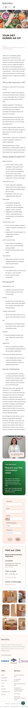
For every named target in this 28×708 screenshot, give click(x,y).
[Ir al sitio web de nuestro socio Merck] (5, 661)
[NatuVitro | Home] (5, 640)
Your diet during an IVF (7, 49)
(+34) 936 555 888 (10, 577)
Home (3, 46)
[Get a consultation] (9, 7)
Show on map (8, 567)
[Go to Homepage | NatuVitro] (7, 4)
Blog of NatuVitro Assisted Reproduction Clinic (13, 47)
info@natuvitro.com (10, 585)
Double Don (6, 706)
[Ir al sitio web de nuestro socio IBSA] (13, 661)
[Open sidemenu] (13, 7)
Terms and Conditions (15, 706)
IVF (11, 71)
